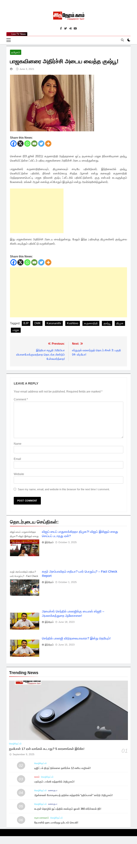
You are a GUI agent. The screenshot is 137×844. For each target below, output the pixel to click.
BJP (26, 323)
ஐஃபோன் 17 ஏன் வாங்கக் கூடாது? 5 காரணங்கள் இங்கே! (46, 749)
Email (17, 458)
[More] (48, 143)
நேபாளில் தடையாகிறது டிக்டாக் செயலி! (56, 822)
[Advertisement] (37, 210)
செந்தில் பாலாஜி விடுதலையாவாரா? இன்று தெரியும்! (76, 638)
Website (19, 474)
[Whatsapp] (27, 143)
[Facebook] (13, 143)
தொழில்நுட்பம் (15, 743)
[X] (20, 143)
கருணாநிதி (91, 323)
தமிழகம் (15, 52)
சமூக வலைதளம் (41, 817)
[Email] (34, 143)
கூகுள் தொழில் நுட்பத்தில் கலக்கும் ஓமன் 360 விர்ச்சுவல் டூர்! (67, 808)
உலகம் (37, 777)
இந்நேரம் (49, 542)
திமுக (119, 323)
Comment (21, 399)
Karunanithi (54, 323)
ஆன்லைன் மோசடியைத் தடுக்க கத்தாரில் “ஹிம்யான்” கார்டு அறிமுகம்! (73, 795)
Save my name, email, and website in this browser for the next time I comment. (64, 489)
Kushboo (72, 323)
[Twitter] (41, 143)
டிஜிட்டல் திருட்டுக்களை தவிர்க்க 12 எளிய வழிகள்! (62, 767)
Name (17, 443)
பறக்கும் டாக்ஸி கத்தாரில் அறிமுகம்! (54, 781)
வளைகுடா (52, 790)
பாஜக (15, 330)
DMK (37, 323)
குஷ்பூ (107, 323)
